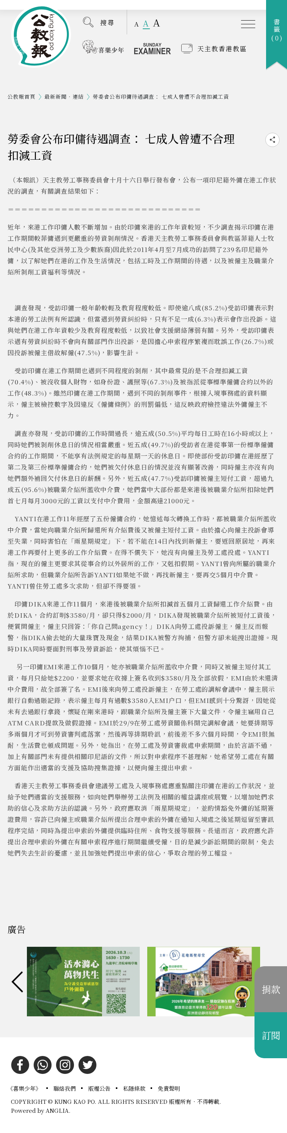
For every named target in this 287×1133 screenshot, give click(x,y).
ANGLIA (57, 1110)
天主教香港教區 (222, 48)
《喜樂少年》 (25, 1088)
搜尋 (107, 22)
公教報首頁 (21, 96)
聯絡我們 (65, 1088)
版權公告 (100, 1088)
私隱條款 (135, 1088)
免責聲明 (169, 1088)
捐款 (271, 989)
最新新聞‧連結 (64, 96)
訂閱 (271, 1035)
